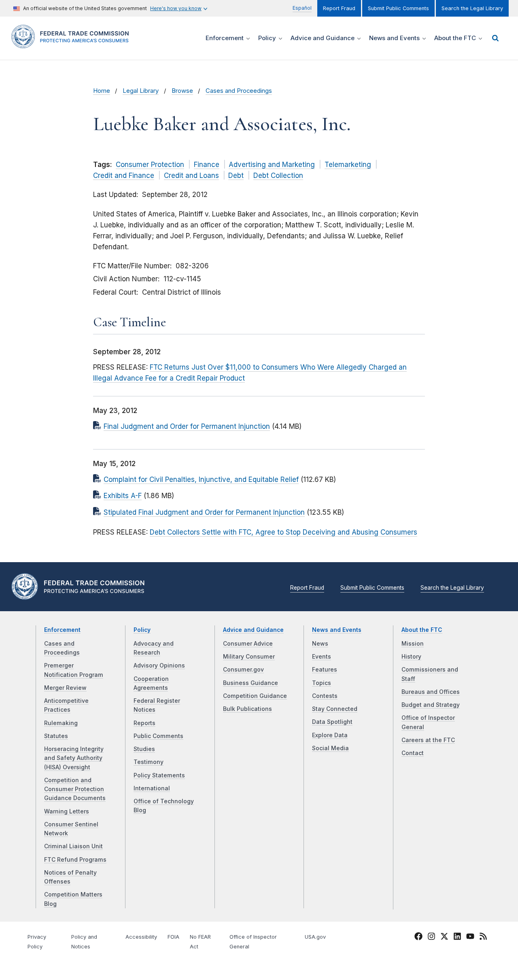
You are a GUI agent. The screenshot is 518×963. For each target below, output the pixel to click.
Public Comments (158, 736)
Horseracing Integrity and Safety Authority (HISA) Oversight (74, 758)
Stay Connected (334, 709)
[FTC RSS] (483, 937)
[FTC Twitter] (444, 936)
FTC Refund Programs (75, 859)
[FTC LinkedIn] (457, 937)
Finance (206, 164)
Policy (142, 630)
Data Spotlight (332, 722)
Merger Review (65, 688)
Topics (321, 683)
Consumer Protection (150, 164)
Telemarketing (348, 164)
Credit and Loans (191, 175)
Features (324, 669)
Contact (412, 753)
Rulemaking (61, 723)
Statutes (56, 736)
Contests (325, 696)
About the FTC (421, 630)
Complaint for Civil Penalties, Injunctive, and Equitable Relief (201, 479)
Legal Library (141, 90)
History (411, 656)
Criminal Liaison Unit (73, 846)
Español (302, 8)
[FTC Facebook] (418, 937)
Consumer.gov (243, 669)
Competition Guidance (255, 696)
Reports (144, 723)
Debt (236, 175)
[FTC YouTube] (470, 937)
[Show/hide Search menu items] (495, 38)
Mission (412, 643)
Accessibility (141, 937)
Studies (144, 749)
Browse (182, 90)
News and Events (336, 630)
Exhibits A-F (123, 496)
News (320, 643)
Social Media (330, 748)
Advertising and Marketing (272, 164)
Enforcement (62, 630)
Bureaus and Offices (430, 692)
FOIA (173, 937)
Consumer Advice (248, 643)
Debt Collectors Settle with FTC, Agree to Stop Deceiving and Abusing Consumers (283, 532)
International (152, 788)
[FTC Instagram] (431, 937)
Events (321, 656)
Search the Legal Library (472, 8)
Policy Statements (159, 775)
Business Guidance (250, 683)
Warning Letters (66, 811)
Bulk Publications (247, 709)
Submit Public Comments (398, 8)
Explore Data (330, 735)
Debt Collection (278, 175)
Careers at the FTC (428, 740)
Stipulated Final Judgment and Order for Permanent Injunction (204, 512)
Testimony (148, 762)
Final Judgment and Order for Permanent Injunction (187, 426)
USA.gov (315, 937)
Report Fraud (339, 8)
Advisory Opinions (159, 665)
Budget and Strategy (430, 705)
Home (101, 90)
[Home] (72, 43)
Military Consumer (249, 656)
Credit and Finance (123, 175)
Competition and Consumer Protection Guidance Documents (75, 789)
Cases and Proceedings (239, 90)
